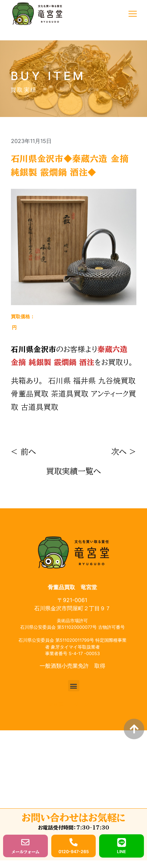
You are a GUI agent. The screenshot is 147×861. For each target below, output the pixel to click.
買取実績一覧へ (73, 471)
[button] (132, 14)
